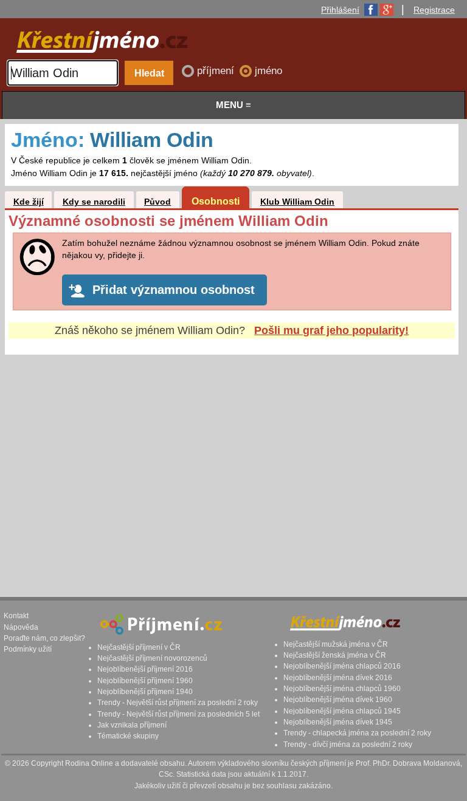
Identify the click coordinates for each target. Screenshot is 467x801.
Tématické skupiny (128, 736)
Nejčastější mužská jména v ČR (335, 644)
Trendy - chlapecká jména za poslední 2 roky (357, 733)
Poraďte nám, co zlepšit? (44, 638)
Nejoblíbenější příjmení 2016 (145, 669)
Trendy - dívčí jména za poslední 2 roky (347, 744)
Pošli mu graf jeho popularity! (331, 330)
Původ (157, 201)
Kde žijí (28, 201)
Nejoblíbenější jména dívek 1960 (337, 699)
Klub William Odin (297, 201)
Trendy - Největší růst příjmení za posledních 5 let (178, 714)
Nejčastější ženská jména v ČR (334, 655)
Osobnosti (216, 201)
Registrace (434, 10)
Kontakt (16, 616)
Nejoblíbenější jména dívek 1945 (337, 722)
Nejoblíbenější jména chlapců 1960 (342, 688)
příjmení (217, 71)
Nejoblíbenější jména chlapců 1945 (342, 711)
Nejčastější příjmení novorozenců (152, 658)
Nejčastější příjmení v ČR (139, 647)
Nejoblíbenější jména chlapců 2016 (342, 666)
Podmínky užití (28, 649)
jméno (268, 71)
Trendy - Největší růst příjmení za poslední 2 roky (177, 702)
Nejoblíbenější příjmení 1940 (145, 691)
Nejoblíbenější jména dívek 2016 (337, 677)
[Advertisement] (231, 464)
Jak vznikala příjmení (132, 725)
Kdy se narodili (94, 201)
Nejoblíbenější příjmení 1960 (145, 681)
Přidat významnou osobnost (173, 289)
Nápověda (21, 627)
